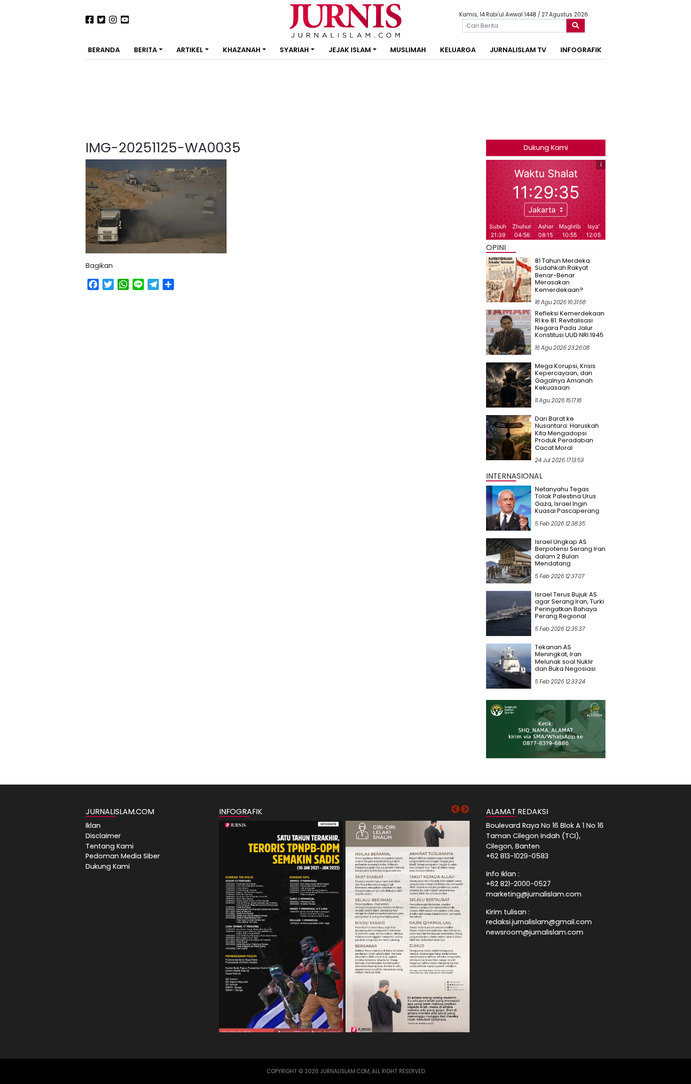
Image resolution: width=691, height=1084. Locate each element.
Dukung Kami (546, 147)
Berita (145, 50)
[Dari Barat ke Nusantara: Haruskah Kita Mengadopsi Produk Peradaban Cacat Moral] (508, 437)
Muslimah (408, 50)
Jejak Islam (350, 50)
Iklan (93, 825)
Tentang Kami (109, 846)
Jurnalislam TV (518, 50)
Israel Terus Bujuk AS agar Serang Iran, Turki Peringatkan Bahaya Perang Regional (569, 605)
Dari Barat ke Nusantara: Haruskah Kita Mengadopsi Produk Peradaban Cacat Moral (567, 433)
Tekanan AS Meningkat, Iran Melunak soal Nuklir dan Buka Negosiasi (565, 658)
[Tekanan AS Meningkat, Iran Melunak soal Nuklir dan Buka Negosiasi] (508, 665)
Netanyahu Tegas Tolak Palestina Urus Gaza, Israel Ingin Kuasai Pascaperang (567, 500)
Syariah (294, 50)
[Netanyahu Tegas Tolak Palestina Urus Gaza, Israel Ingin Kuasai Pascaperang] (508, 507)
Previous (455, 809)
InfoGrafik (581, 50)
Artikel (189, 50)
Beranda (104, 50)
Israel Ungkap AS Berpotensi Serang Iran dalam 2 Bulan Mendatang (570, 552)
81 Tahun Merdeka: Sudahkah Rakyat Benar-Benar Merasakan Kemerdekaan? (563, 275)
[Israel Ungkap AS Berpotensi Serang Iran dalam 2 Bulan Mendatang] (508, 560)
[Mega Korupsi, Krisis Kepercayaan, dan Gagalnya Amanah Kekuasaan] (508, 384)
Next (465, 809)
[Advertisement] (56, 173)
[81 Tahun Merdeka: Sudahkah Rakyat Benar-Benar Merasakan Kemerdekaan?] (508, 279)
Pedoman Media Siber (123, 856)
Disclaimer (103, 835)
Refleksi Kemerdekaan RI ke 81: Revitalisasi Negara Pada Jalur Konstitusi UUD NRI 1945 (570, 324)
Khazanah (241, 50)
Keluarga (458, 50)
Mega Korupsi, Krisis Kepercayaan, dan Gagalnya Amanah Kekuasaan (565, 377)
